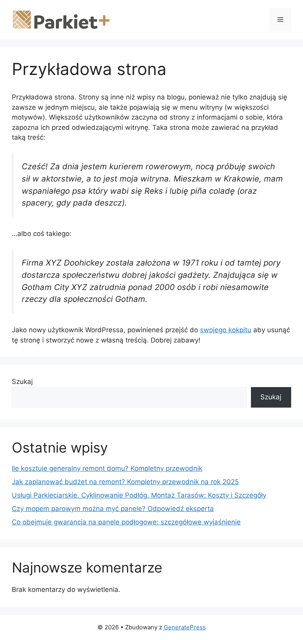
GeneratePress (185, 627)
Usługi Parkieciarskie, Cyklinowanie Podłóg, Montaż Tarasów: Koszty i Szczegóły (139, 495)
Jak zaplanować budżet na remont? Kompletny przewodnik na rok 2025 (125, 482)
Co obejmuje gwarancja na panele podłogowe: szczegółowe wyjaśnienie (126, 522)
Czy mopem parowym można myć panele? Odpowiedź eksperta (113, 509)
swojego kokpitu (225, 330)
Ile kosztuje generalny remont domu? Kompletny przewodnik (107, 468)
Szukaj (22, 381)
